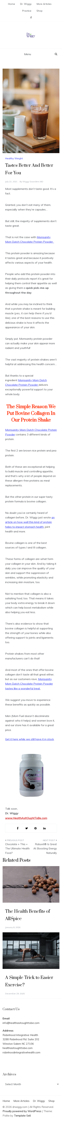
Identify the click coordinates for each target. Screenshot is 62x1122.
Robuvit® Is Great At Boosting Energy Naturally (45, 849)
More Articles (44, 3)
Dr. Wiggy (26, 3)
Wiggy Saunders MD (33, 181)
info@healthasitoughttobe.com (21, 1023)
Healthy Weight (14, 158)
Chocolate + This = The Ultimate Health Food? (17, 849)
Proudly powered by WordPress (22, 1111)
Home (11, 3)
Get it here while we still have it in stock (29, 739)
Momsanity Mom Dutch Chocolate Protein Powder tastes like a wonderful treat (29, 683)
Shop (40, 10)
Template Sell (22, 1115)
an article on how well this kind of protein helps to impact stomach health (30, 522)
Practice (26, 10)
